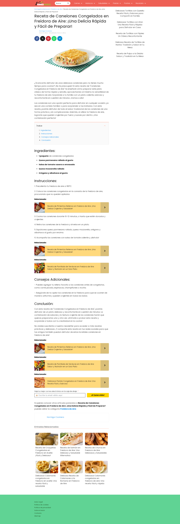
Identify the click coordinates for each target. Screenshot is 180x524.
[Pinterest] (48, 38)
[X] (42, 38)
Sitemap (37, 516)
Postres (127, 3)
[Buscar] (68, 3)
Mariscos (89, 3)
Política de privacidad (42, 508)
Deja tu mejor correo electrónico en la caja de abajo (55, 391)
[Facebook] (36, 38)
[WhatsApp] (54, 38)
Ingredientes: (46, 130)
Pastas (116, 3)
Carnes (77, 3)
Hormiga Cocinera (45, 31)
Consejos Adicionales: (50, 137)
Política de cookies (41, 505)
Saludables (102, 3)
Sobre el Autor (39, 510)
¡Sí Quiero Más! (98, 395)
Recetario (140, 3)
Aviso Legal (38, 502)
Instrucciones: (46, 133)
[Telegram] (59, 38)
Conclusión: (46, 140)
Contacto (38, 513)
